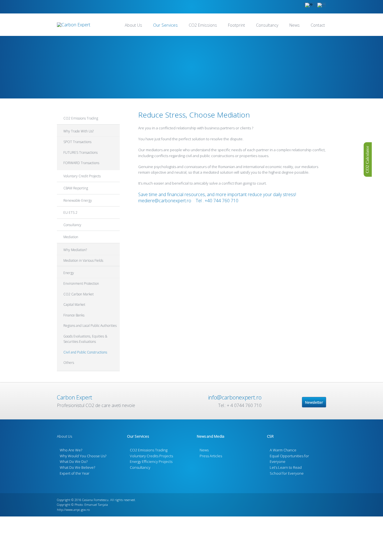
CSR (270, 436)
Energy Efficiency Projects (151, 461)
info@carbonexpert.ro (235, 397)
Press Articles (211, 455)
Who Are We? (71, 450)
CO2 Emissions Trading (148, 450)
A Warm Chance (283, 450)
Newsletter (314, 402)
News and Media (210, 436)
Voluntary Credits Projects (151, 455)
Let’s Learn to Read (286, 467)
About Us (133, 25)
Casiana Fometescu (95, 500)
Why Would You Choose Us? (83, 455)
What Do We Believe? (77, 467)
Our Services (165, 25)
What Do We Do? (73, 461)
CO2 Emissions (203, 25)
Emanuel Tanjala (96, 504)
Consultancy (267, 25)
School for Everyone (287, 473)
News (294, 25)
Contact (318, 25)
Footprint (236, 25)
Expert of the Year (74, 473)
